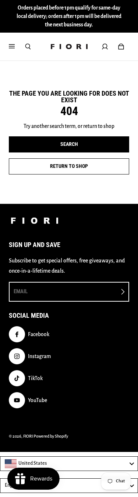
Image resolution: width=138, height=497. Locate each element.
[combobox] (69, 463)
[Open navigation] (17, 46)
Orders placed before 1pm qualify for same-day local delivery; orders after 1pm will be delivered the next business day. (69, 16)
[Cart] (121, 46)
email (21, 291)
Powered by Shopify (50, 436)
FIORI (28, 436)
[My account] (105, 46)
